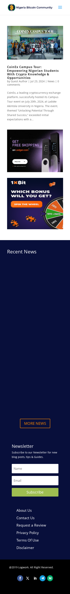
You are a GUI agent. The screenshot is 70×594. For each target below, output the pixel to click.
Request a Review (31, 525)
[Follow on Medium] (50, 578)
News (51, 81)
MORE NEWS (35, 423)
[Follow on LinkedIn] (35, 578)
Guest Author (19, 81)
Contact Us (25, 517)
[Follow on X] (28, 578)
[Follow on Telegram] (43, 578)
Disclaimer (25, 547)
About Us (24, 510)
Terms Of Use (27, 540)
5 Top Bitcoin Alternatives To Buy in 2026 (35, 398)
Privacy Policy (27, 532)
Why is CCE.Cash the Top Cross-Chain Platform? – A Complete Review (33, 307)
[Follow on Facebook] (20, 578)
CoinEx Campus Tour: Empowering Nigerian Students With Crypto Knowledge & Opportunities (33, 72)
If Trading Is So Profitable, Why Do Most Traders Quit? (34, 372)
